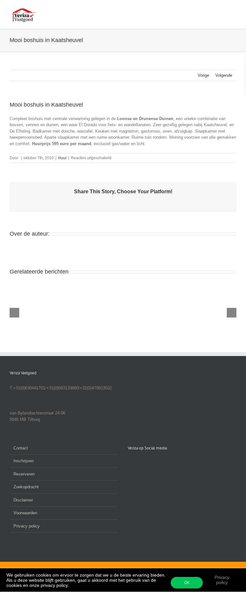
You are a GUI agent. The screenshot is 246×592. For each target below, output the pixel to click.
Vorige (203, 75)
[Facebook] (130, 463)
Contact (20, 448)
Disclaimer (23, 500)
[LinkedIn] (138, 463)
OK (187, 582)
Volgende (223, 75)
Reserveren (24, 474)
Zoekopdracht (26, 486)
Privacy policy (222, 580)
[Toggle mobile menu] (233, 9)
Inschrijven (23, 460)
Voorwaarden (25, 512)
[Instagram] (147, 463)
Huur (62, 158)
